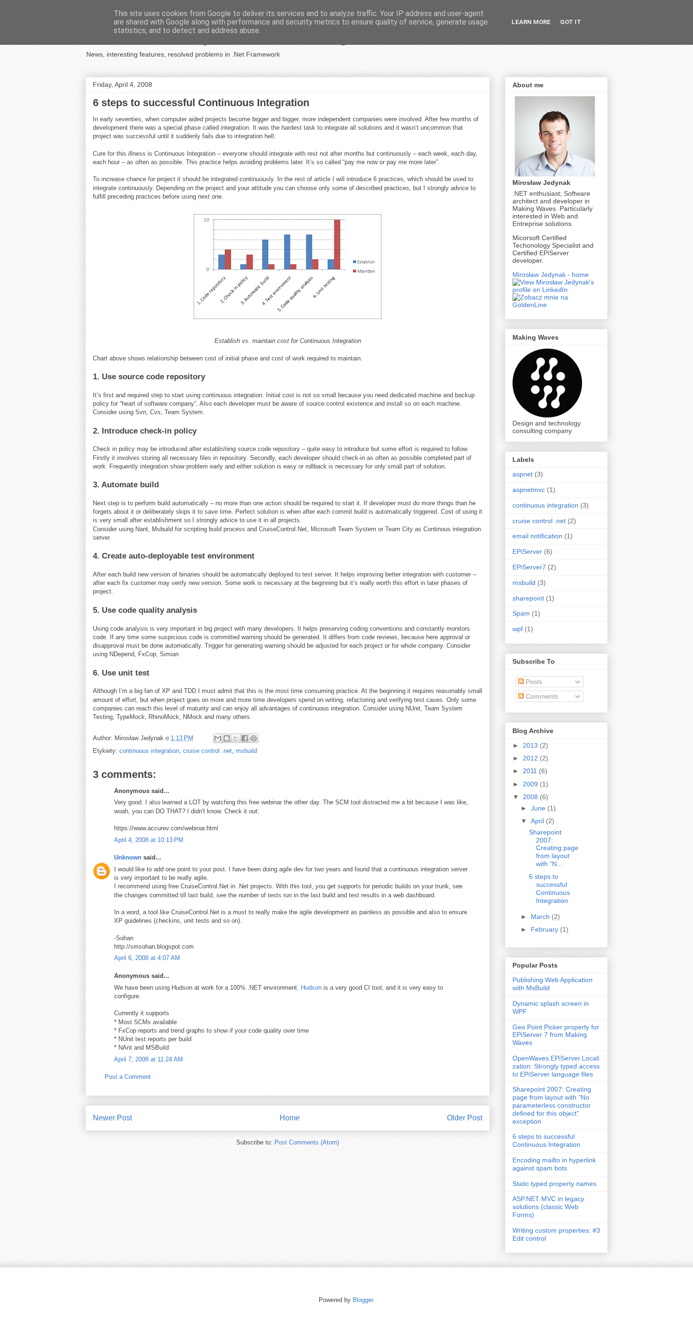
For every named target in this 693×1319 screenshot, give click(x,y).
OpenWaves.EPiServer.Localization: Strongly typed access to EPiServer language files (556, 1066)
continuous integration (149, 750)
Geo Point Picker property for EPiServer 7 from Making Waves (555, 1035)
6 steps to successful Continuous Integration (549, 888)
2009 (531, 784)
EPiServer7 (529, 567)
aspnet (522, 474)
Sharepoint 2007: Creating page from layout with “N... (553, 848)
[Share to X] (235, 738)
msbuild (246, 750)
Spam (521, 613)
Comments (541, 696)
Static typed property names (554, 1183)
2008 (531, 797)
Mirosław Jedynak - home (550, 274)
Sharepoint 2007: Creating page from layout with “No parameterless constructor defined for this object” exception (551, 1105)
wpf (517, 629)
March (541, 916)
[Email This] (218, 738)
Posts (533, 681)
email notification (537, 536)
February (545, 929)
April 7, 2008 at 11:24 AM (148, 1059)
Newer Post (112, 1118)
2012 (531, 758)
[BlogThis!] (226, 738)
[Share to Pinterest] (253, 738)
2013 (531, 745)
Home (290, 1118)
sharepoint (528, 598)
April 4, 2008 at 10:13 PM (148, 839)
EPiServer (527, 551)
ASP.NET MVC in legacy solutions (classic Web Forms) (548, 1207)
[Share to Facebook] (244, 738)
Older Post (464, 1118)
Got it (570, 21)
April (538, 821)
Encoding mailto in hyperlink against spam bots (554, 1164)
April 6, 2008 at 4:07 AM (147, 957)
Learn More (531, 21)
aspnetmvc (528, 489)
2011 (531, 771)
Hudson (312, 987)
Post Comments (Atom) (306, 1142)
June (539, 808)
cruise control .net (207, 750)
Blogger (363, 1299)
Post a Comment (128, 1076)
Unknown (127, 857)
